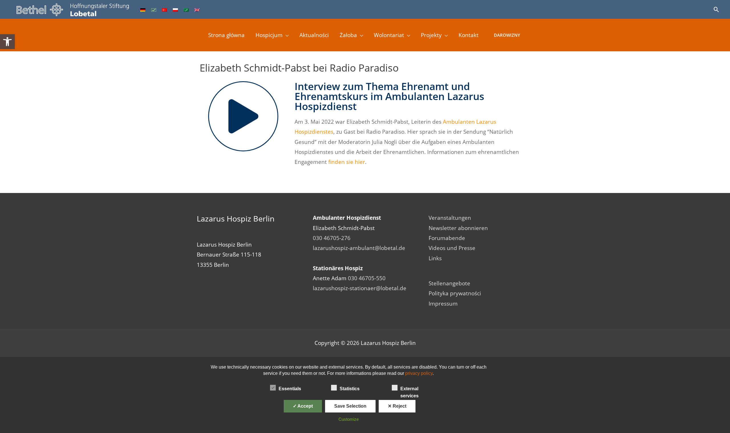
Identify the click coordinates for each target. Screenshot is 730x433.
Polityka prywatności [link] (455, 293)
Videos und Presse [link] (452, 248)
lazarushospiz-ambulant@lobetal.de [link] (359, 248)
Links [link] (435, 258)
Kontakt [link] (468, 35)
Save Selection (350, 406)
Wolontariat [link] (389, 35)
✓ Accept (303, 406)
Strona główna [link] (226, 35)
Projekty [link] (431, 35)
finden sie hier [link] (346, 162)
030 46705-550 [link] (367, 278)
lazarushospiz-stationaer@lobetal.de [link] (359, 288)
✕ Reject (397, 406)
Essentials (290, 388)
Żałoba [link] (348, 35)
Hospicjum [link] (269, 35)
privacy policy (419, 373)
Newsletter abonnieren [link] (458, 228)
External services (409, 389)
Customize (348, 419)
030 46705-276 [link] (331, 238)
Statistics (350, 388)
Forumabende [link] (447, 238)
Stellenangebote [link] (449, 283)
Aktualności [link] (314, 35)
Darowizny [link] (507, 35)
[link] (7, 41)
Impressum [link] (443, 303)
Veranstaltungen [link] (450, 217)
